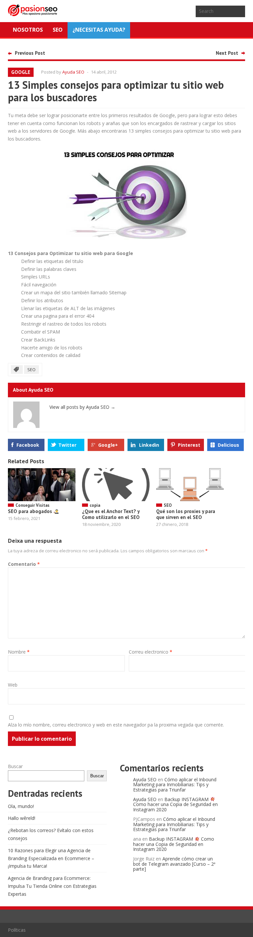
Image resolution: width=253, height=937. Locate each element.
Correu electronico (150, 652)
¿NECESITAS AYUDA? (98, 29)
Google (20, 72)
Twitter (67, 445)
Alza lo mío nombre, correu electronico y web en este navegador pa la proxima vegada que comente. (116, 725)
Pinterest (189, 445)
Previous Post (30, 53)
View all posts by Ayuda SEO (82, 407)
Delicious (228, 445)
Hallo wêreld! (21, 818)
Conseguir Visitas (32, 505)
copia (95, 505)
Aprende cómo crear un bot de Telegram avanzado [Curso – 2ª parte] (174, 864)
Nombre (19, 652)
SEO (58, 29)
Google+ (108, 445)
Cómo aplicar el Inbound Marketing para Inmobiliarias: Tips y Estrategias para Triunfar (174, 784)
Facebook (27, 445)
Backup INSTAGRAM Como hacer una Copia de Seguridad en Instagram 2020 (175, 804)
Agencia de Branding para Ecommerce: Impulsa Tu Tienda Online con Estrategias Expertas (52, 886)
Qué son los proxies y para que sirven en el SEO (185, 514)
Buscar (15, 766)
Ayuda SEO (73, 72)
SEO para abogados (30, 511)
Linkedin (149, 445)
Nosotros (28, 29)
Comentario (24, 564)
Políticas (17, 930)
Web (12, 685)
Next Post (227, 53)
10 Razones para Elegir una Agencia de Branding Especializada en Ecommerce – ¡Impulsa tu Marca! (51, 858)
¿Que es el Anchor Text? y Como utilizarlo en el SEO (111, 514)
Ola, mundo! (21, 806)
